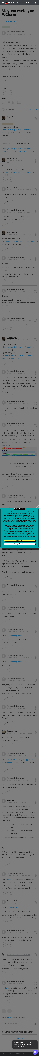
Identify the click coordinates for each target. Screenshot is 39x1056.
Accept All (19, 540)
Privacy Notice (11, 532)
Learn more (32, 522)
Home (10, 3)
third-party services (24, 533)
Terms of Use (27, 532)
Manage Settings (19, 544)
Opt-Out (32, 537)
